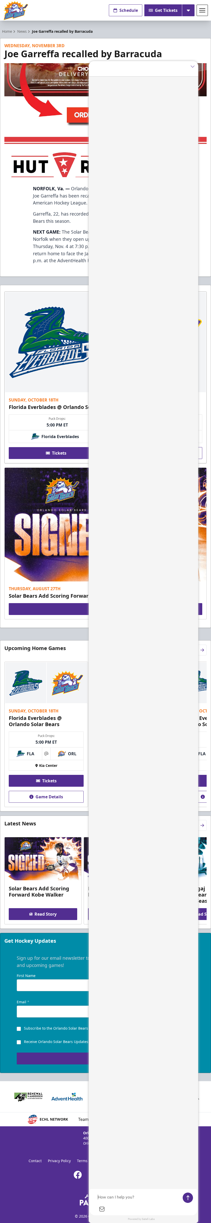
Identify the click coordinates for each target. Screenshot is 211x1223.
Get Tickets (166, 10)
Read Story (45, 914)
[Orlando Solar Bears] (15, 10)
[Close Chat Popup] (194, 66)
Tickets (59, 453)
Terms (82, 1160)
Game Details (49, 797)
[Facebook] (78, 1175)
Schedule (128, 10)
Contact (35, 1160)
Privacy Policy (59, 1160)
